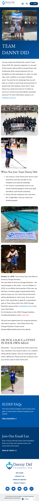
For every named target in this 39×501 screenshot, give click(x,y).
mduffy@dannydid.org (26, 306)
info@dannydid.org (9, 98)
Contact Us (19, 476)
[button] (22, 3)
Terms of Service (19, 480)
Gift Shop (19, 473)
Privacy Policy (19, 483)
